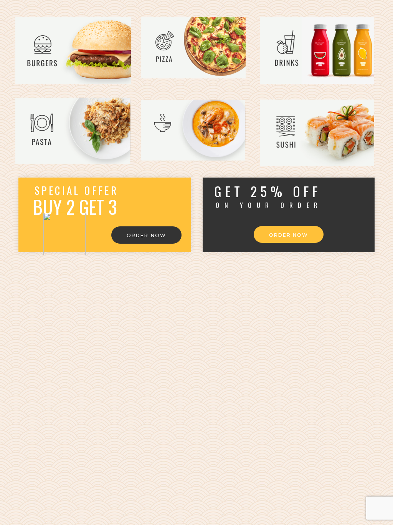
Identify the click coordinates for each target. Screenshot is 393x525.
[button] (146, 235)
